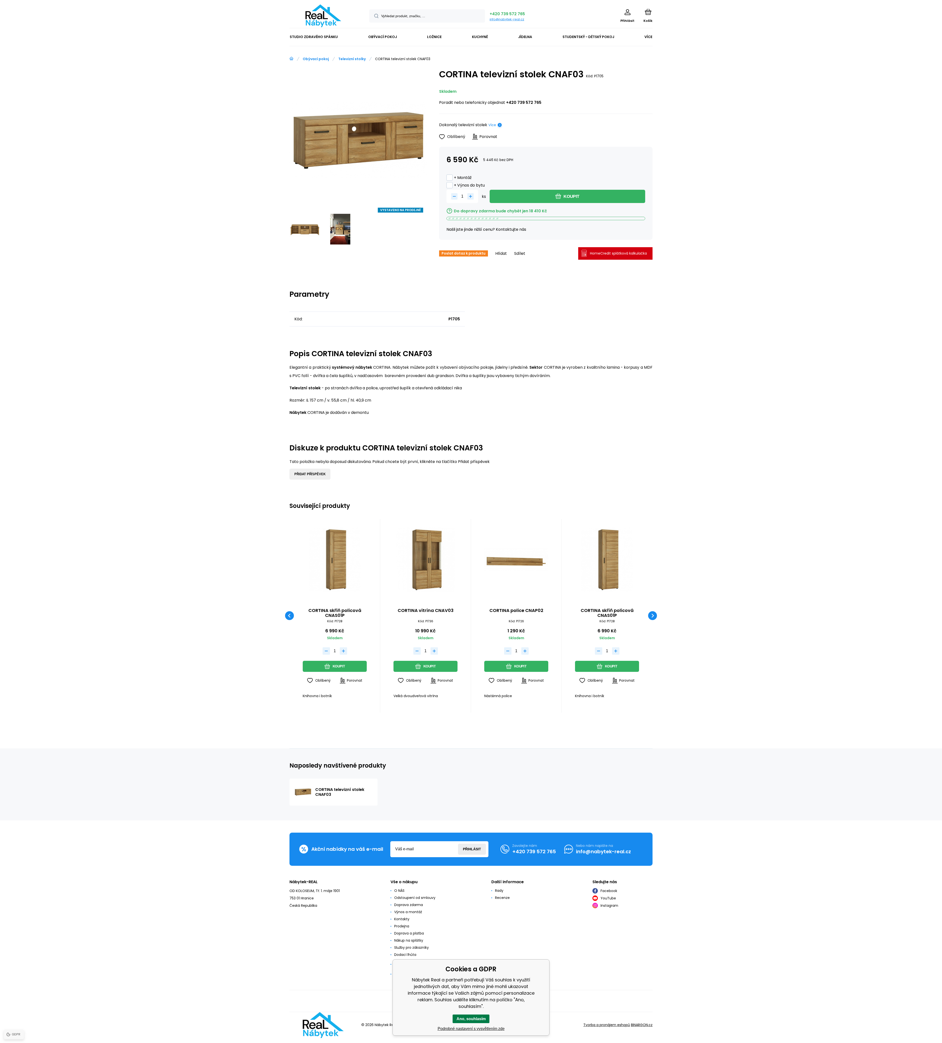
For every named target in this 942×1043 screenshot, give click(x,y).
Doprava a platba (409, 933)
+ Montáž (462, 177)
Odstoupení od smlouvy (414, 897)
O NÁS (399, 890)
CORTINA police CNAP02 (516, 610)
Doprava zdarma (408, 904)
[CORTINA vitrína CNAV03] (425, 560)
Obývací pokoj (316, 58)
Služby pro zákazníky (411, 947)
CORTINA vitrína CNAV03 (426, 610)
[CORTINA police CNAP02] (516, 560)
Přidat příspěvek (310, 474)
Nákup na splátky (408, 940)
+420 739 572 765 (507, 14)
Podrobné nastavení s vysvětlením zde (471, 1029)
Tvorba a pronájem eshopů (606, 1024)
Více (492, 124)
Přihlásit (472, 849)
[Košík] (648, 12)
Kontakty (401, 919)
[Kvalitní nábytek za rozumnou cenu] (291, 59)
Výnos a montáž (408, 911)
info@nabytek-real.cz (507, 19)
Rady (499, 890)
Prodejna (401, 926)
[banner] (323, 15)
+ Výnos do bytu (469, 185)
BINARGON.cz (642, 1024)
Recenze (502, 897)
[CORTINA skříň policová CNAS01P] (335, 560)
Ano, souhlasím (471, 1019)
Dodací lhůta (405, 954)
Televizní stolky (352, 58)
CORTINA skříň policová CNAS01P (334, 613)
